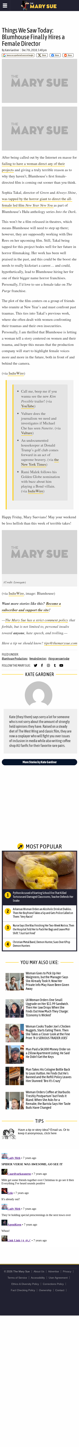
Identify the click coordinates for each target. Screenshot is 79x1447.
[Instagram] (48, 667)
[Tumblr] (54, 667)
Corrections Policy (53, 1283)
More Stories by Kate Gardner (40, 762)
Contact (59, 1290)
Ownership (45, 1290)
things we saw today (58, 658)
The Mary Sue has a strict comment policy (36, 619)
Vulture (26, 432)
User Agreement (58, 1277)
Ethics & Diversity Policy (25, 1283)
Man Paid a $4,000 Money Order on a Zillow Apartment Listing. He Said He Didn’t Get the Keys (48, 1053)
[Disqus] (39, 1198)
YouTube (27, 405)
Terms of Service (17, 1277)
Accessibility (38, 1277)
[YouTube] (61, 667)
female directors (37, 658)
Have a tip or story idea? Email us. (40, 1129)
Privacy (67, 1271)
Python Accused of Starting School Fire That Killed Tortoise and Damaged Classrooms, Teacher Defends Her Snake (43, 896)
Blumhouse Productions (15, 658)
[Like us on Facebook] (42, 667)
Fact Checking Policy (23, 1290)
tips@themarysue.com (60, 642)
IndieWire (16, 373)
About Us (39, 1271)
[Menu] (5, 5)
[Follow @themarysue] (35, 667)
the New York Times (40, 462)
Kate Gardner (12, 50)
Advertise (53, 1271)
